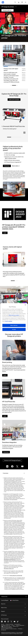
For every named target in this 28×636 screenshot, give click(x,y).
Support (3, 611)
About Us (3, 603)
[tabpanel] (12, 76)
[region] (14, 318)
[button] (3, 64)
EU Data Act (3, 629)
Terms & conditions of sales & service (9, 628)
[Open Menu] (25, 2)
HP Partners (4, 615)
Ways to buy (4, 607)
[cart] (18, 2)
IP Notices (20, 628)
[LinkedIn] (2, 621)
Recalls (2, 624)
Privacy (13, 625)
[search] (15, 2)
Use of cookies (8, 321)
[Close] (25, 304)
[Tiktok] (17, 621)
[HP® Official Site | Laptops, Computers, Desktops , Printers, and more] (3, 2)
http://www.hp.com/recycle (9, 559)
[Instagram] (8, 621)
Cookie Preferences (20, 625)
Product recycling (9, 624)
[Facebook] (5, 621)
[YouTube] (14, 621)
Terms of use (15, 626)
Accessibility (17, 624)
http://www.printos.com (9, 568)
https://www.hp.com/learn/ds (16, 575)
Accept (14, 329)
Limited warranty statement (6, 627)
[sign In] (22, 2)
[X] (11, 621)
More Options (13, 325)
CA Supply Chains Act (5, 625)
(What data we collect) (14, 315)
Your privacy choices (7, 626)
